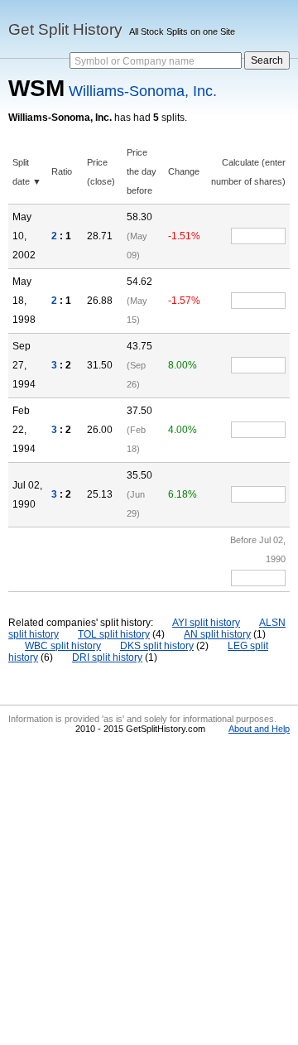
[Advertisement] (149, 888)
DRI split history (107, 657)
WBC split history (63, 646)
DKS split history (157, 646)
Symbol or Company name (134, 61)
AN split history (217, 634)
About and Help (259, 729)
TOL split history (114, 634)
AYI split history (206, 622)
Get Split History (65, 29)
